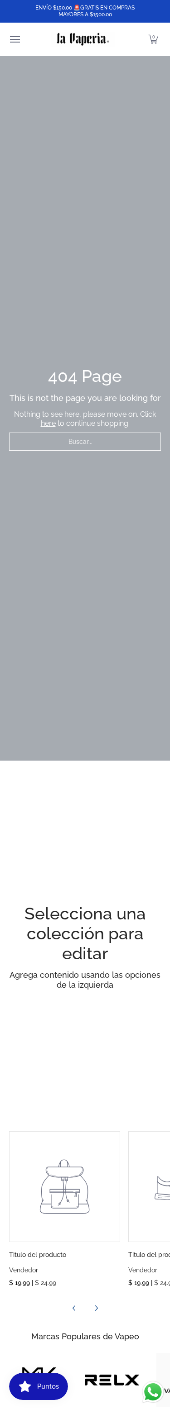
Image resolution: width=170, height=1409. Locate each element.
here (48, 423)
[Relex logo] (112, 1380)
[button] (153, 39)
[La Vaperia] (83, 39)
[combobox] (85, 442)
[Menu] (14, 39)
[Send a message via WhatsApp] (153, 1392)
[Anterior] (74, 1308)
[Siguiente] (96, 1308)
